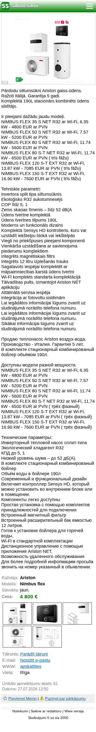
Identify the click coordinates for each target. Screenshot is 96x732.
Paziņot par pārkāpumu (65, 699)
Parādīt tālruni (34, 654)
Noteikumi (20, 711)
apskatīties (30, 666)
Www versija (74, 711)
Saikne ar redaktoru (46, 711)
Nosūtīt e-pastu (35, 660)
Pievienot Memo (22, 699)
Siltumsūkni (24, 5)
